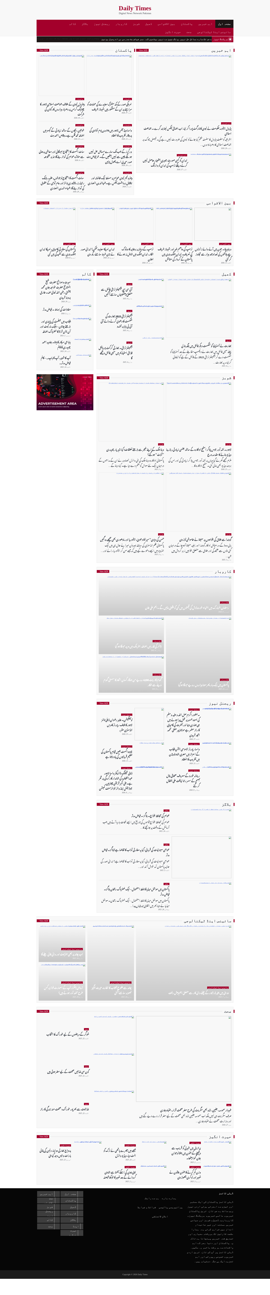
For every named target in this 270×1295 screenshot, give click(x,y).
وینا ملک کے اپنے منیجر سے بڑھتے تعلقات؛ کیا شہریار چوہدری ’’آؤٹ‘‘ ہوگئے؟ (135, 451)
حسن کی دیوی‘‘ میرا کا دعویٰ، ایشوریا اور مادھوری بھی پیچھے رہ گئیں (132, 539)
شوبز (136, 23)
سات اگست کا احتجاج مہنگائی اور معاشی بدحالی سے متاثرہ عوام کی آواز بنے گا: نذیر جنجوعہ (61, 153)
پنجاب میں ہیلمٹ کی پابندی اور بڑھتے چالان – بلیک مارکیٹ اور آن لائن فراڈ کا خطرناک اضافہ (55, 326)
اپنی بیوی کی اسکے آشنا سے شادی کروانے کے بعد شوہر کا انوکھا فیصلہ (120, 1174)
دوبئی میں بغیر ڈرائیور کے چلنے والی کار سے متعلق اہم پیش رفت (198, 992)
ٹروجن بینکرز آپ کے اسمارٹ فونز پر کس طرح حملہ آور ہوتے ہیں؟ (63, 990)
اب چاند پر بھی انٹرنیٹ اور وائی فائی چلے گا (62, 954)
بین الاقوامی (166, 23)
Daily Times (135, 8)
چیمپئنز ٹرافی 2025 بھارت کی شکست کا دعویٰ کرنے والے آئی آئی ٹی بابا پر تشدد (116, 321)
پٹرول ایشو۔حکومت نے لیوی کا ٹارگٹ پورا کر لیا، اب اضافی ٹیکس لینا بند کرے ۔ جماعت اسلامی (187, 130)
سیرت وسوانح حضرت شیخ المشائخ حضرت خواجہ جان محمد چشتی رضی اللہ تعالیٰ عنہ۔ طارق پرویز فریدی (55, 289)
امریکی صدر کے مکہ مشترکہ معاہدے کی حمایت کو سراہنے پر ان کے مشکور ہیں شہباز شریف (109, 106)
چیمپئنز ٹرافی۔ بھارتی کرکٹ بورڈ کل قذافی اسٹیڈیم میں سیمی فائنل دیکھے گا (115, 352)
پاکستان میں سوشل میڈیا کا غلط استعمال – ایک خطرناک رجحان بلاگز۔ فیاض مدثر (136, 891)
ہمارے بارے (169, 1198)
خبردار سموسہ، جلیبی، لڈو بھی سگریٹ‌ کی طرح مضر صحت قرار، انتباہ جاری (195, 1110)
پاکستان (187, 23)
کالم (72, 23)
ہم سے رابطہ (151, 1198)
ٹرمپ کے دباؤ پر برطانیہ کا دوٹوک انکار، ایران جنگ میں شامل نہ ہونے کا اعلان (135, 254)
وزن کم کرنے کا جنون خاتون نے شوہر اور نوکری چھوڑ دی (185, 1174)
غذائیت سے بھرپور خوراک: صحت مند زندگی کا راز (64, 1109)
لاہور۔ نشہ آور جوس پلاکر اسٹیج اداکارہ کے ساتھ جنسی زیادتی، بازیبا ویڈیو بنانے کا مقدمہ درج (198, 451)
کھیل (148, 23)
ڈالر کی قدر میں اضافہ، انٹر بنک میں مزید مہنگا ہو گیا (138, 646)
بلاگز (85, 23)
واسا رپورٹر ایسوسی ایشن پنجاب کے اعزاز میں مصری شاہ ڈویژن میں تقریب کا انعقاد (184, 754)
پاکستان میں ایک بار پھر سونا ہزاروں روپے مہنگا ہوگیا (203, 684)
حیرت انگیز (173, 32)
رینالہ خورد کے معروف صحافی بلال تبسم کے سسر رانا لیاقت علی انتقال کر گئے (183, 780)
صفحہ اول (224, 23)
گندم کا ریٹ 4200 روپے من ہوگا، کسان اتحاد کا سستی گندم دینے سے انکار (132, 682)
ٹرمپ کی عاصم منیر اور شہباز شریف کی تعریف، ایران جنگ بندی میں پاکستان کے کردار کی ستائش (175, 254)
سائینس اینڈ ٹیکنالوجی (214, 32)
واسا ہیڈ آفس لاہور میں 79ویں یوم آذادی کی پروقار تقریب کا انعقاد (110, 132)
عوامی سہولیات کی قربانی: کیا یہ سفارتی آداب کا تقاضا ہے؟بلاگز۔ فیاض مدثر (135, 852)
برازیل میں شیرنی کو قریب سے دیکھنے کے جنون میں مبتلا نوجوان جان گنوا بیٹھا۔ (186, 1152)
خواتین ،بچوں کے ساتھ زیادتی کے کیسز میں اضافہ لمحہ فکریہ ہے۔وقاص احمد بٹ (63, 132)
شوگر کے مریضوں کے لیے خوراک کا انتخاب (67, 1034)
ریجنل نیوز (102, 23)
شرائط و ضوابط (147, 1207)
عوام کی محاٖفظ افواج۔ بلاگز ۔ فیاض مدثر (150, 815)
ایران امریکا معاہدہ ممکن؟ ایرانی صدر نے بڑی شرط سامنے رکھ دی (98, 251)
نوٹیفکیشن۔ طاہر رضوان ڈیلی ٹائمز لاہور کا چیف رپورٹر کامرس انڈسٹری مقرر (117, 724)
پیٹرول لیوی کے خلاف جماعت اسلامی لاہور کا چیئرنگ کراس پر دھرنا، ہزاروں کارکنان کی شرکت (62, 109)
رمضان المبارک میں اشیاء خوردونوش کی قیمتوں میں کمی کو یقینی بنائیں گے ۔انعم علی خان (187, 607)
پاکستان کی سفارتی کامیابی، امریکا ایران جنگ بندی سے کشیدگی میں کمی (58, 251)
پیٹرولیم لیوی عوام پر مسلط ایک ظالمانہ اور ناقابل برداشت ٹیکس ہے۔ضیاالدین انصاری (110, 180)
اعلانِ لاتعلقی (160, 1216)
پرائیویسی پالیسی (171, 1207)
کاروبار (121, 23)
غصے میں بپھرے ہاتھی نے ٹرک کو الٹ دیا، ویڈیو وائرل (120, 1152)
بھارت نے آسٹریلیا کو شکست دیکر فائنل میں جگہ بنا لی (206, 345)
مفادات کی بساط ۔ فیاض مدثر (57, 309)
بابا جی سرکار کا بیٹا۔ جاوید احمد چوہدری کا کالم (56, 344)
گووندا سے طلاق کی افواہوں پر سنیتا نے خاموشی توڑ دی (205, 539)
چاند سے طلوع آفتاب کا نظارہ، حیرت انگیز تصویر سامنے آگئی (111, 990)
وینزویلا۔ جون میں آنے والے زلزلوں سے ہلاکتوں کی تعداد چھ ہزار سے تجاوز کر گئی (213, 254)
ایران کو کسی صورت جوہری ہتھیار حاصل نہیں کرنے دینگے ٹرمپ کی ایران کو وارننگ (165, 162)
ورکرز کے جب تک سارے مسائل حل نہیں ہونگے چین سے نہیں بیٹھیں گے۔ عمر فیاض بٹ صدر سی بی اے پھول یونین (189, 39)
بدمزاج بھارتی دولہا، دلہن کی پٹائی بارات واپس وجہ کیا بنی (55, 1152)
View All (142, 50)
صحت (189, 32)
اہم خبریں (205, 23)
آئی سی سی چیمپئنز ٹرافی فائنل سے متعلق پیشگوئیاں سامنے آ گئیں (116, 291)
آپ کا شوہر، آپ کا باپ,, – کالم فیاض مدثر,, (56, 360)
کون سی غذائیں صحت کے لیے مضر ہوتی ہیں (68, 1071)
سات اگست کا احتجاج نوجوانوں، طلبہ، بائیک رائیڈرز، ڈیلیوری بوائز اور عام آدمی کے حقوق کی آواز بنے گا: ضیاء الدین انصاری (62, 182)
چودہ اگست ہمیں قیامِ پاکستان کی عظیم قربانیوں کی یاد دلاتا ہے (116, 753)
